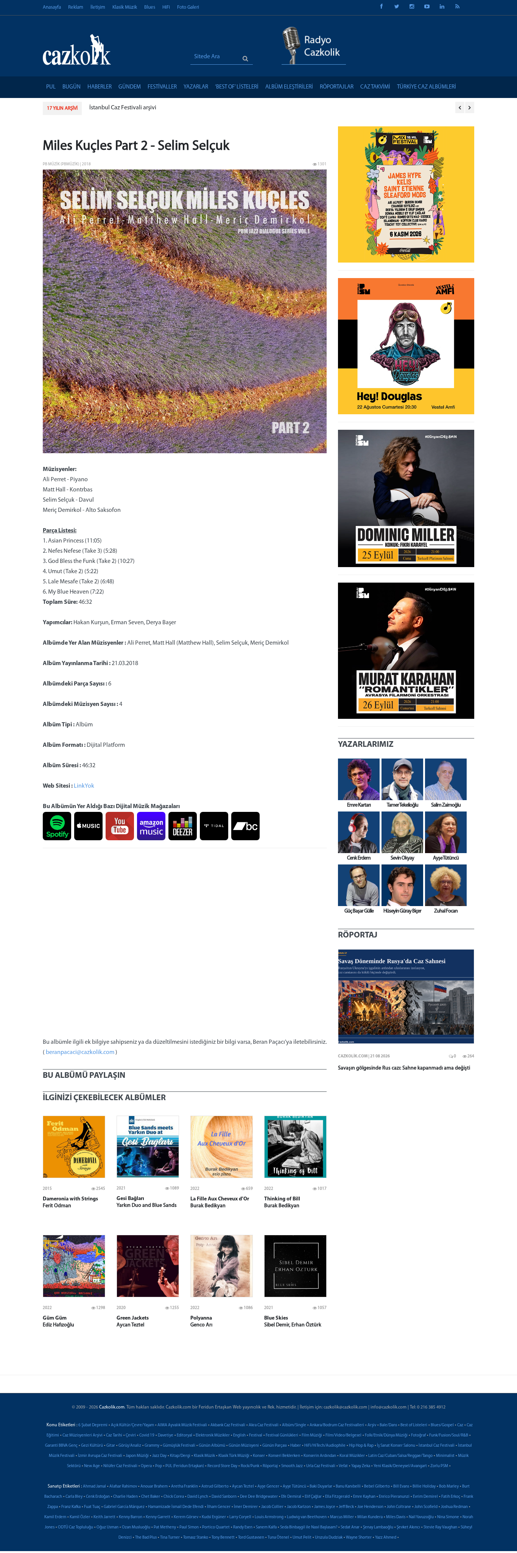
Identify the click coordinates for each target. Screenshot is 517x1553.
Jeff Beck (346, 1507)
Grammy (152, 1446)
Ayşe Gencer (268, 1487)
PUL (51, 87)
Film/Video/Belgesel (343, 1435)
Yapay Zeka (360, 1466)
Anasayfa (52, 7)
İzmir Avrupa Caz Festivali (100, 1456)
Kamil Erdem (55, 1517)
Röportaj (270, 1466)
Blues (149, 7)
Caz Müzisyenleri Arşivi (82, 1435)
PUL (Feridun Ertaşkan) (184, 1466)
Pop (158, 1466)
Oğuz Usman (107, 1527)
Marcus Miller (342, 1517)
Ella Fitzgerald (337, 1497)
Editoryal (184, 1435)
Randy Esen (242, 1527)
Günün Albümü (212, 1446)
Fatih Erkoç (450, 1497)
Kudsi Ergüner (214, 1517)
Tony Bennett (223, 1538)
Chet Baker (150, 1497)
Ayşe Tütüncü (294, 1487)
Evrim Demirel (425, 1497)
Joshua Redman (454, 1507)
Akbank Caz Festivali (227, 1425)
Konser (259, 1456)
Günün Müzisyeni (244, 1446)
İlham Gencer (218, 1507)
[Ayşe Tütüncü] (444, 832)
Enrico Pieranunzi (394, 1497)
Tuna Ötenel (278, 1538)
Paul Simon (189, 1527)
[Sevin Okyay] (400, 832)
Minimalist (445, 1456)
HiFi (166, 7)
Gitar (110, 1446)
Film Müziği (312, 1435)
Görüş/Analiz (129, 1446)
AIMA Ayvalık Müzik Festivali (182, 1425)
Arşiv (372, 1425)
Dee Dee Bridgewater (259, 1497)
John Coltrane (399, 1507)
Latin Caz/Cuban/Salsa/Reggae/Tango (400, 1456)
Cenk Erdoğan (98, 1497)
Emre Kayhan (364, 1497)
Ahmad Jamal (94, 1487)
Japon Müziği (137, 1456)
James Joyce (324, 1507)
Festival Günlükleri (282, 1435)
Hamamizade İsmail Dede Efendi (176, 1507)
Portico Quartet (216, 1527)
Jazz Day (159, 1456)
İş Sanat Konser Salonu (396, 1446)
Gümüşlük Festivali (179, 1446)
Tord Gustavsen (251, 1538)
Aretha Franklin (184, 1487)
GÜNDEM (129, 87)
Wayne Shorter (359, 1538)
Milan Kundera (370, 1517)
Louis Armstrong (269, 1517)
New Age (92, 1466)
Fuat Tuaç (92, 1507)
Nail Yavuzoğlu (421, 1517)
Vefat (343, 1466)
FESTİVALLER (162, 87)
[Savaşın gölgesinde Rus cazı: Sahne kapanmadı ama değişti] (406, 996)
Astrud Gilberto (215, 1487)
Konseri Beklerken (284, 1456)
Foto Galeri (188, 7)
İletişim (97, 7)
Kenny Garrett (158, 1517)
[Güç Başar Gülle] (357, 885)
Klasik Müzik (124, 7)
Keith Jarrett (104, 1517)
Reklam (75, 7)
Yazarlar (196, 87)
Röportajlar (336, 87)
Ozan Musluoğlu (136, 1527)
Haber (295, 1446)
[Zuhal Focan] (444, 885)
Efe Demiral (291, 1497)
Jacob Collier (272, 1507)
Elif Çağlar (313, 1497)
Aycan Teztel (243, 1487)
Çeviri (131, 1435)
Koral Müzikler (352, 1456)
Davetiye (165, 1435)
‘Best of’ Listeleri (236, 87)
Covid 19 (146, 1435)
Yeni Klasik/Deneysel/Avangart (400, 1466)
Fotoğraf (418, 1435)
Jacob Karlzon (299, 1507)
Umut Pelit (302, 1538)
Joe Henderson (370, 1507)
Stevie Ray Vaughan (440, 1527)
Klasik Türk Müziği (233, 1456)
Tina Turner (170, 1538)
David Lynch (197, 1497)
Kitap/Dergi (180, 1456)
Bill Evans (401, 1487)
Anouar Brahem (154, 1487)
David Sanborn (224, 1497)
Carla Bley (74, 1497)
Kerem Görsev (186, 1517)
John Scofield (426, 1507)
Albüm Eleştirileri (289, 87)
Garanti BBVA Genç (61, 1446)
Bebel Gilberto (377, 1487)
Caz (460, 1425)
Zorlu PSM (439, 1466)
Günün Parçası (274, 1446)
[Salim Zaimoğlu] (444, 779)
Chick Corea (174, 1497)
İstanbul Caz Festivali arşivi (122, 108)
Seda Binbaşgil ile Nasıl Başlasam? (308, 1527)
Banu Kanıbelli (348, 1487)
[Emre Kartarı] (357, 779)
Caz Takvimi (375, 87)
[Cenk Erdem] (357, 832)
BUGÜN (71, 87)
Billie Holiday (424, 1487)
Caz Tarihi (114, 1435)
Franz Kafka (71, 1507)
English (239, 1435)
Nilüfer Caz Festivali (120, 1466)
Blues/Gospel (442, 1425)
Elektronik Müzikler (213, 1435)
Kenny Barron (130, 1517)
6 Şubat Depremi (92, 1425)
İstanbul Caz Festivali (437, 1446)
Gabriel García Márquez (124, 1507)
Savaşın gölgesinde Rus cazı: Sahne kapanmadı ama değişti (404, 1068)
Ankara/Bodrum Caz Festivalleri (337, 1425)
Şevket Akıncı (408, 1527)
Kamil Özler (80, 1517)
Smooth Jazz (292, 1466)
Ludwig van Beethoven (307, 1517)
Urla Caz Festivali (320, 1466)
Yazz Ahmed (385, 1538)
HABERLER (99, 87)
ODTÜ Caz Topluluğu (75, 1527)
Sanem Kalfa (266, 1527)
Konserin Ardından (320, 1456)
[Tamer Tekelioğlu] (400, 779)
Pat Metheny (165, 1527)
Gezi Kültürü (92, 1446)
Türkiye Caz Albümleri (426, 87)
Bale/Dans (388, 1425)
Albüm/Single (294, 1425)
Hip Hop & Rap (361, 1446)
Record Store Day (222, 1466)
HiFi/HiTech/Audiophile (325, 1446)
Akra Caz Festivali (264, 1425)
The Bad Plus (146, 1538)
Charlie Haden (125, 1497)
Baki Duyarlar (321, 1487)
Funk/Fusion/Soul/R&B (448, 1435)
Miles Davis (395, 1517)
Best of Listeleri (413, 1425)
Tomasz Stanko (195, 1538)
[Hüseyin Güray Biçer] (400, 885)
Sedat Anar (350, 1527)
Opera (146, 1466)
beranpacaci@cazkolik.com (80, 1052)
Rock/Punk (250, 1466)
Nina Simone (448, 1517)
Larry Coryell (240, 1517)
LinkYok (84, 786)
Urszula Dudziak (329, 1538)
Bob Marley (449, 1487)
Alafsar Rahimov (123, 1487)
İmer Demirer (246, 1507)
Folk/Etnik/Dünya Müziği (386, 1435)
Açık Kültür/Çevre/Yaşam (132, 1425)
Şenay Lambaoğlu (378, 1527)
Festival (255, 1435)
